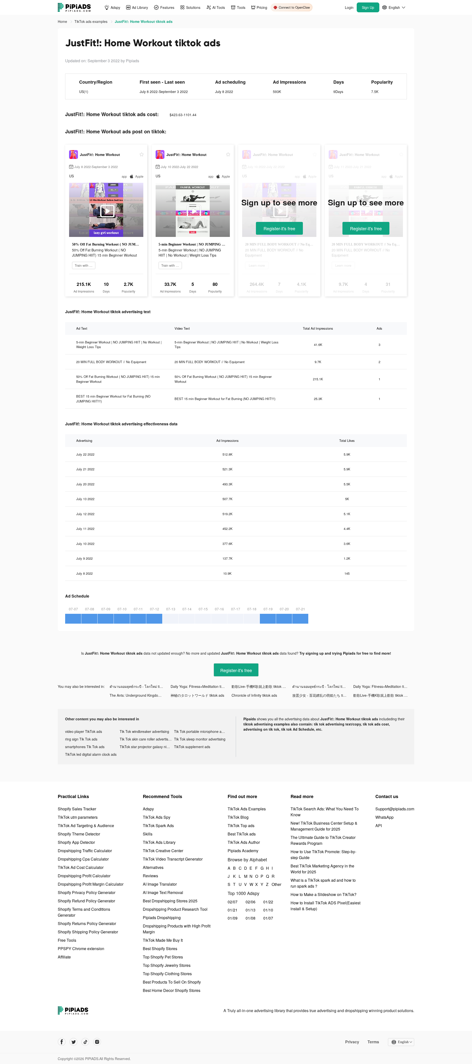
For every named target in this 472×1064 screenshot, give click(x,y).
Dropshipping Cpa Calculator (83, 859)
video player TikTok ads (83, 731)
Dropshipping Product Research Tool (175, 909)
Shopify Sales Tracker (77, 809)
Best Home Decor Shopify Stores (171, 990)
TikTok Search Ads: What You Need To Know (325, 811)
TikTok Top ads (241, 825)
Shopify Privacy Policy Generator (86, 892)
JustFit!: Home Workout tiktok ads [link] (144, 21)
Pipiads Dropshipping (162, 917)
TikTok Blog (238, 817)
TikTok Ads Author (244, 842)
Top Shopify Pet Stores (163, 957)
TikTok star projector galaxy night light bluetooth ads (147, 746)
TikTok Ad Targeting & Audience (86, 825)
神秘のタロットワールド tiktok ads (197, 695)
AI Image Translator (160, 884)
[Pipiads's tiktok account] (85, 1042)
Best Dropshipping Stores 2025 (170, 901)
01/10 (268, 910)
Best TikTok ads (242, 834)
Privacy (352, 1041)
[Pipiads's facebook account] (62, 1042)
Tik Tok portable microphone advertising (201, 731)
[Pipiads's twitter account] (73, 1042)
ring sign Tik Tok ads (81, 739)
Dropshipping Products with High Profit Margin (176, 929)
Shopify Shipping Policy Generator (88, 932)
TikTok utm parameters (78, 817)
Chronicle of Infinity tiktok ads (254, 695)
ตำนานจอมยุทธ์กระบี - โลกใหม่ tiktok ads (140, 686)
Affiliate (64, 957)
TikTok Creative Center (163, 850)
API (378, 825)
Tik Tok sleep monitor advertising (199, 739)
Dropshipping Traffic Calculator (85, 850)
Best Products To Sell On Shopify (172, 982)
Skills (147, 834)
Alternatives (153, 867)
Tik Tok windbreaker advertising (144, 731)
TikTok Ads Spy (156, 817)
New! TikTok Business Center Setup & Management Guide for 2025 (324, 826)
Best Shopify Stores (160, 948)
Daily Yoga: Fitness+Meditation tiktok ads (201, 686)
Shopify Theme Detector (79, 834)
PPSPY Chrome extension (81, 948)
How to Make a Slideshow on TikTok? (323, 894)
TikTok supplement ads (192, 746)
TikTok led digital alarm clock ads (91, 754)
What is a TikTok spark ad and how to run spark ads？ (323, 883)
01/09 (232, 918)
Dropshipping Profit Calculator (84, 876)
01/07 (268, 918)
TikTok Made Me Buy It (163, 940)
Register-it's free (279, 228)
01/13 (250, 910)
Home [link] (63, 21)
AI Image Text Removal (163, 892)
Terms (373, 1041)
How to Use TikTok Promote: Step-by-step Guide (323, 854)
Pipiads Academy (243, 850)
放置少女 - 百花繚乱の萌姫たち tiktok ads (322, 695)
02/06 (250, 902)
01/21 (232, 910)
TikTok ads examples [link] (91, 21)
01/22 (268, 902)
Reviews (150, 876)
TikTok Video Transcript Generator (173, 859)
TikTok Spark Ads (158, 825)
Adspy (148, 809)
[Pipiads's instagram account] (97, 1042)
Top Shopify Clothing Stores (167, 973)
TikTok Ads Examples (247, 809)
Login (349, 7)
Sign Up (368, 7)
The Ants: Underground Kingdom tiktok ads (140, 695)
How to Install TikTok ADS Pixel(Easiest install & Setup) (325, 905)
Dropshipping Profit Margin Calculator (90, 884)
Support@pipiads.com (394, 809)
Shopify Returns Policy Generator (87, 923)
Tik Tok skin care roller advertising (146, 739)
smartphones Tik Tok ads (84, 746)
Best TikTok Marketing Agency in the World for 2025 (322, 869)
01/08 (250, 918)
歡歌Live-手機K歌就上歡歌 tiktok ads (260, 686)
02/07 (232, 902)
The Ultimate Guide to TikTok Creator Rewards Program (323, 840)
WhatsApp (384, 817)
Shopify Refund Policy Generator (86, 901)
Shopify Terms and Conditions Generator (84, 912)
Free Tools (67, 940)
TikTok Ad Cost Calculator (80, 867)
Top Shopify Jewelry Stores (167, 965)
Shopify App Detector (76, 842)
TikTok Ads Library (159, 842)
